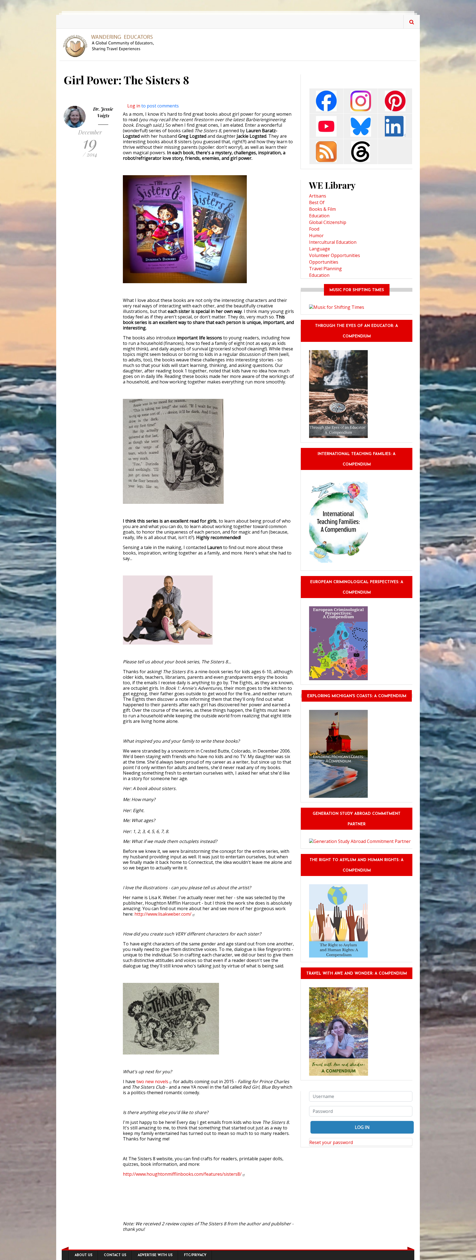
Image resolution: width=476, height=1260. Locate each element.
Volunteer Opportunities (334, 255)
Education (319, 216)
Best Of (316, 202)
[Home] (110, 45)
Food (314, 229)
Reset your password (331, 1142)
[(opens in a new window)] (326, 100)
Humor (316, 235)
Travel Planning (325, 269)
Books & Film (322, 209)
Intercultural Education (332, 242)
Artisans (317, 196)
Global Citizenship (327, 222)
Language (319, 249)
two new (152, 1081)
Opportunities (323, 262)
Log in (133, 106)
